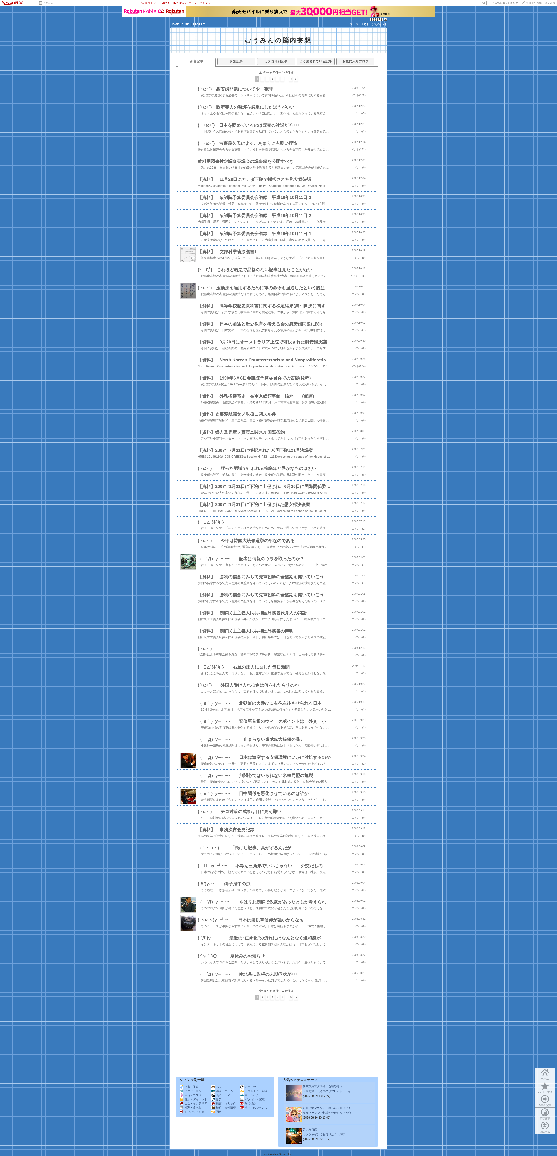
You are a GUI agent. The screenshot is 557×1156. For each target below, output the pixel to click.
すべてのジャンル (256, 1107)
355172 (377, 19)
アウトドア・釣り (256, 1091)
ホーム (545, 1078)
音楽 (219, 1099)
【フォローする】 (358, 24)
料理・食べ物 (193, 1107)
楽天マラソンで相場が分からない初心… (328, 1112)
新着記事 (545, 1118)
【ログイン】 (378, 24)
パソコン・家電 (255, 1099)
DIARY (185, 24)
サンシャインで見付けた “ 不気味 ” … (327, 1134)
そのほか (48, 3)
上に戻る (545, 1131)
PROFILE (199, 24)
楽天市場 (550, 3)
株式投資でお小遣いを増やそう (322, 1086)
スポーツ (250, 1087)
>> (505, 3)
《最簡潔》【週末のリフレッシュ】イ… (328, 1091)
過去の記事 (544, 1105)
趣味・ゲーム (224, 1091)
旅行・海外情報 (226, 1107)
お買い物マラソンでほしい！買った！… (328, 1107)
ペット (220, 1087)
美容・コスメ (193, 1095)
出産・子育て (193, 1087)
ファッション (193, 1091)
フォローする (545, 1092)
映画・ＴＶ (223, 1095)
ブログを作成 (534, 3)
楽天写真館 (310, 1129)
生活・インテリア (196, 1103)
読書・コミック (226, 1103)
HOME (175, 24)
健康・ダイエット (196, 1099)
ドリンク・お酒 (194, 1111)
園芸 (219, 1111)
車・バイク (252, 1095)
